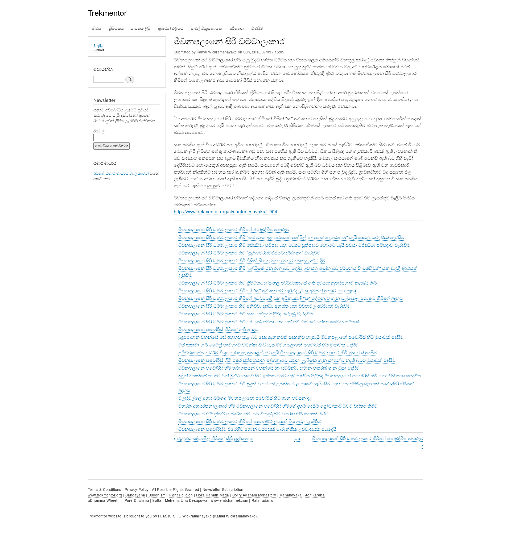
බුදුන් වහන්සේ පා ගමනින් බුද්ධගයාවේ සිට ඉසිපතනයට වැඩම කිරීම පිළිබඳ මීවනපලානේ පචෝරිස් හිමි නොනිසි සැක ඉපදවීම (299, 375)
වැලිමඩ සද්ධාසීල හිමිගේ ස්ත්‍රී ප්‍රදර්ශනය (213, 438)
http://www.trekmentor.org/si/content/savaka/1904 (225, 211)
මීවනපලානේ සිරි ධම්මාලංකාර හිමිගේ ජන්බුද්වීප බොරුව (233, 229)
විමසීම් (257, 28)
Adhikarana (315, 495)
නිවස (96, 28)
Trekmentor (107, 12)
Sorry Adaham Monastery (254, 495)
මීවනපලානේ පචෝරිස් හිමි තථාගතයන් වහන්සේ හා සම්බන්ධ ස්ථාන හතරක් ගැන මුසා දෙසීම (268, 367)
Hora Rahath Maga (212, 495)
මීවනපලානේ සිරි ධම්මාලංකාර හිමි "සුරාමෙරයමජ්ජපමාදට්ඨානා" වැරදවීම (249, 252)
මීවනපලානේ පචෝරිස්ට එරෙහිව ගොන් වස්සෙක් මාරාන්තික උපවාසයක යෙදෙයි (257, 428)
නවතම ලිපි (140, 28)
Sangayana (135, 495)
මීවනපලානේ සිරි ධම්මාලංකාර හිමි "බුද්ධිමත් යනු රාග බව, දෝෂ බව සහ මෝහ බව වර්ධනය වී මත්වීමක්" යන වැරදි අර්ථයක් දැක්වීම (297, 271)
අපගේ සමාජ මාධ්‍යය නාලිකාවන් (121, 173)
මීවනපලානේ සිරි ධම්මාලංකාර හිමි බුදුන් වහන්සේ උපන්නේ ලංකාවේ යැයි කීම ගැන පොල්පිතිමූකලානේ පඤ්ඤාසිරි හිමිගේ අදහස (296, 387)
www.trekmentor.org (105, 495)
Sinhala (99, 50)
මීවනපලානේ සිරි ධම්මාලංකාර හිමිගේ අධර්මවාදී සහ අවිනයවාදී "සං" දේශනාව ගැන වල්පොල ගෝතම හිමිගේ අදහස (290, 298)
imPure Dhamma (135, 500)
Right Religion (181, 495)
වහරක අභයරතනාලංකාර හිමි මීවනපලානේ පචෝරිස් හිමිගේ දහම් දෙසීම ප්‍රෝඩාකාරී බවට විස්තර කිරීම (277, 405)
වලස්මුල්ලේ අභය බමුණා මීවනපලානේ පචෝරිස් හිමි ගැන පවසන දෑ (244, 397)
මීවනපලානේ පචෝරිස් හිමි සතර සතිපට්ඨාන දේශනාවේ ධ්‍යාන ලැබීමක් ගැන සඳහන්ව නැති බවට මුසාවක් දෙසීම (286, 360)
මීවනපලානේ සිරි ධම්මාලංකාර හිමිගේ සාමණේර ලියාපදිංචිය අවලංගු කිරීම (249, 421)
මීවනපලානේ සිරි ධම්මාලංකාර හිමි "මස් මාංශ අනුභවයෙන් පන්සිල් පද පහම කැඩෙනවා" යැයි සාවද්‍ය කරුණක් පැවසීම (291, 237)
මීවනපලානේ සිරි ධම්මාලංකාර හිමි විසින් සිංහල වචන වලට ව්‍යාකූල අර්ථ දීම (251, 260)
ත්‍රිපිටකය (116, 28)
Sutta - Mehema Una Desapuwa (179, 500)
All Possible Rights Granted (175, 489)
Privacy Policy (137, 489)
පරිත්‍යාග (236, 28)
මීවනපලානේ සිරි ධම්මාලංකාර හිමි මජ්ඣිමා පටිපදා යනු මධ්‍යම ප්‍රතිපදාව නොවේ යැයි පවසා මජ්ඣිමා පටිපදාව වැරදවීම (294, 244)
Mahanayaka (290, 495)
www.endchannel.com (229, 500)
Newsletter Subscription (223, 489)
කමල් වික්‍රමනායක (206, 28)
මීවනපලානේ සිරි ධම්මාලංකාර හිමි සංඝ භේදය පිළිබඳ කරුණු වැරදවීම (245, 313)
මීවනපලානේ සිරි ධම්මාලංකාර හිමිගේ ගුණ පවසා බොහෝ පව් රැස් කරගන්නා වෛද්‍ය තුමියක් (268, 321)
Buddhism (157, 495)
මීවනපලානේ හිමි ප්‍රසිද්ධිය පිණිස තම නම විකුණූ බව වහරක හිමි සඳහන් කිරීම (253, 413)
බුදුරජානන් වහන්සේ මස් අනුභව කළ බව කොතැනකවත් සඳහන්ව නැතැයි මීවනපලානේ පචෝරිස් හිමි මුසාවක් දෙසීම (290, 336)
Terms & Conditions (104, 489)
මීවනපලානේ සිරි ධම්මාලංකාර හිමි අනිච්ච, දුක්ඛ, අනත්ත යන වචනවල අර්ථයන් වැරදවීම (264, 305)
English (98, 45)
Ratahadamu (263, 500)
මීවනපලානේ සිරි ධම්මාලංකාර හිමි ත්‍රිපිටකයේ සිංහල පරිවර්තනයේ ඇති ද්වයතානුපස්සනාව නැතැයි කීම (277, 282)
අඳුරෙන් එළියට (170, 28)
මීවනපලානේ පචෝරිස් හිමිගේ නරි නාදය (218, 329)
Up (297, 438)
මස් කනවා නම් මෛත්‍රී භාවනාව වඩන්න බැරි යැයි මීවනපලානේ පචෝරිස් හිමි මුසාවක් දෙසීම (268, 344)
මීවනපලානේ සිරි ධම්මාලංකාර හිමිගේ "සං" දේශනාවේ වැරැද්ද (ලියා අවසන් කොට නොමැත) (267, 290)
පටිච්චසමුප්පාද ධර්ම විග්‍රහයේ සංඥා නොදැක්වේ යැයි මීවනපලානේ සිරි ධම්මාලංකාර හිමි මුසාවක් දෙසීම (277, 352)
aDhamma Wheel (102, 500)
